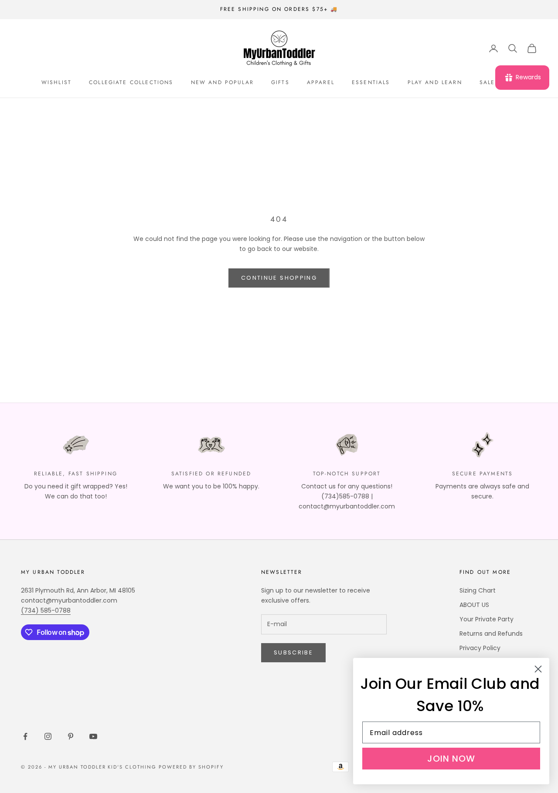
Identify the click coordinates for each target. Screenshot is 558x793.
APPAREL (320, 82)
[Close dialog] (538, 669)
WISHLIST (56, 82)
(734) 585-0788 (46, 610)
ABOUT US (474, 604)
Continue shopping (279, 278)
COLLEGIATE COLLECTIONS (131, 82)
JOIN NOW (451, 758)
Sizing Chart (477, 590)
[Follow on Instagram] (48, 736)
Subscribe (293, 652)
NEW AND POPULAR (222, 82)
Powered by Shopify (191, 766)
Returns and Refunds (491, 633)
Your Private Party (486, 619)
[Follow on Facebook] (25, 736)
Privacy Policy (479, 648)
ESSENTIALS (371, 82)
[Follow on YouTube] (93, 736)
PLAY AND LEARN (435, 82)
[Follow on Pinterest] (70, 736)
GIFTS (280, 82)
